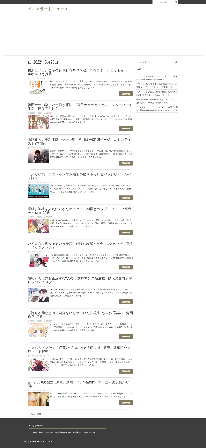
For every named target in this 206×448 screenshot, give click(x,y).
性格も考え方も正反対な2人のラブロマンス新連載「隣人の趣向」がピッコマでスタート (80, 279)
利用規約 (49, 432)
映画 (35, 432)
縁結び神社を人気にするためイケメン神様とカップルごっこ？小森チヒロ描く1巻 (79, 210)
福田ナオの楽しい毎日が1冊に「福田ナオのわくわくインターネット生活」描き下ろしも (80, 106)
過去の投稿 (36, 414)
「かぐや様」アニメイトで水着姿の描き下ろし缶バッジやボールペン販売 (79, 175)
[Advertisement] (103, 33)
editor (49, 78)
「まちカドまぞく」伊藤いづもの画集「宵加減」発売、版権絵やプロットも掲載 (79, 349)
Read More (126, 93)
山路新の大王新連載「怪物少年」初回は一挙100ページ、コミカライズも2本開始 (79, 141)
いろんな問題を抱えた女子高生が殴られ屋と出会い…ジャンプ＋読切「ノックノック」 (80, 245)
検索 (41, 432)
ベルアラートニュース (48, 8)
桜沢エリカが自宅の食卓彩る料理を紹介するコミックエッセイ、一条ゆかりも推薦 (79, 71)
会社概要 (77, 432)
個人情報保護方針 (63, 432)
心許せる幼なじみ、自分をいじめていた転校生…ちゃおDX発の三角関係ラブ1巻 (80, 314)
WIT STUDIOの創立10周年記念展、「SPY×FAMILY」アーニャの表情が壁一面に (80, 383)
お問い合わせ (89, 432)
